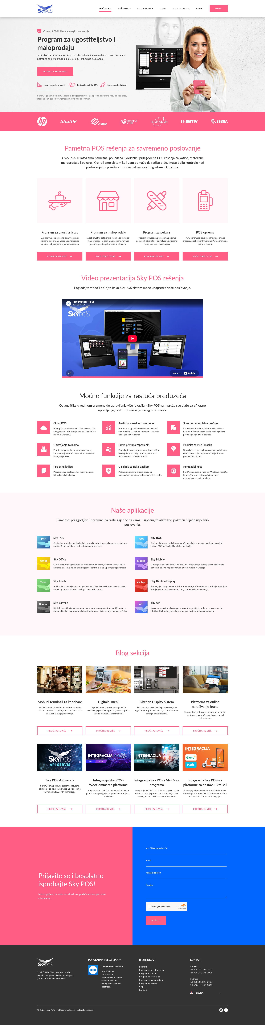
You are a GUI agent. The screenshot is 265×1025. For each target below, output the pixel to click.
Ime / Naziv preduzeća (156, 848)
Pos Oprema (181, 8)
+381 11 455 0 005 (203, 972)
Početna (105, 8)
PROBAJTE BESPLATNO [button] (55, 71)
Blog (199, 8)
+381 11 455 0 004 (203, 985)
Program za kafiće (147, 973)
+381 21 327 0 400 (203, 981)
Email (148, 860)
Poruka (149, 885)
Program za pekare (148, 983)
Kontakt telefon (153, 872)
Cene (163, 8)
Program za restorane (149, 976)
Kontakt (143, 989)
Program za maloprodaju (151, 980)
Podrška (143, 966)
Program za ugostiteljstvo (151, 970)
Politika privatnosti (66, 1009)
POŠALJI (155, 920)
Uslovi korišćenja (85, 1009)
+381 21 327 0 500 (203, 969)
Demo (218, 8)
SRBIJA (200, 993)
